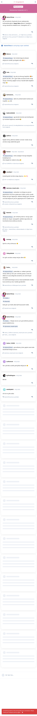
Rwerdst (7, 301)
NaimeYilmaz (9, 58)
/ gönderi (18, 2)
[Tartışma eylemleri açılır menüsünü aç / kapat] (35, 2)
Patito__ (7, 298)
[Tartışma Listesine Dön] (1, 2)
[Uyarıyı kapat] (22, 712)
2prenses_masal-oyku (11, 326)
